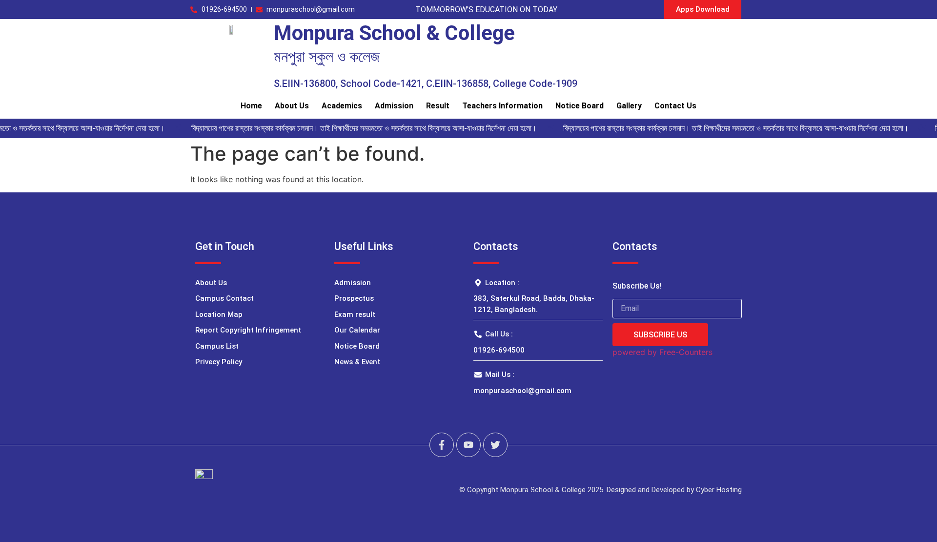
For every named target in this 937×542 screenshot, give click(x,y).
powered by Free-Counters (662, 352)
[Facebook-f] (441, 445)
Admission (394, 105)
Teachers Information (502, 105)
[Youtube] (468, 445)
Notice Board (579, 105)
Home (251, 105)
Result (437, 105)
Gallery (629, 105)
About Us (292, 105)
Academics (342, 105)
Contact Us (675, 105)
